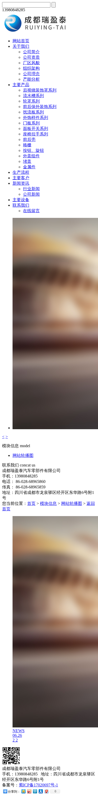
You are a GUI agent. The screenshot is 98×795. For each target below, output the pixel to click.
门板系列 (31, 123)
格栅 (27, 145)
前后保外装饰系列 (39, 106)
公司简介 (31, 52)
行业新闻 (31, 189)
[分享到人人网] (40, 791)
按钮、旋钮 (33, 150)
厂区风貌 (31, 63)
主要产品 (21, 84)
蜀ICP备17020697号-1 (38, 785)
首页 (31, 503)
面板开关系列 (35, 128)
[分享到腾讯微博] (35, 791)
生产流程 (21, 172)
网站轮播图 (23, 455)
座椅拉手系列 (35, 134)
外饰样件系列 (35, 117)
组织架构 (31, 68)
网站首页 (21, 41)
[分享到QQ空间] (23, 791)
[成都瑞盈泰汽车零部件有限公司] (37, 31)
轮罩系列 (31, 101)
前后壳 (29, 139)
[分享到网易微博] (46, 791)
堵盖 (27, 161)
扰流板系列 (33, 112)
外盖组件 (31, 156)
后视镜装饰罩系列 (39, 90)
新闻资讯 (21, 183)
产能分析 (31, 79)
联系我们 (21, 205)
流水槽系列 (33, 95)
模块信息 (48, 503)
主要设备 (21, 200)
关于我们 (21, 46)
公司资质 (31, 57)
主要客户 (21, 178)
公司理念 (31, 73)
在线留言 (31, 210)
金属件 (29, 167)
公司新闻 (31, 194)
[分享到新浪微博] (29, 791)
